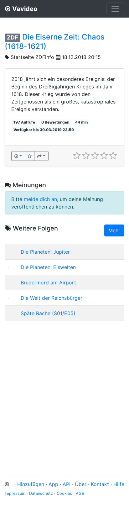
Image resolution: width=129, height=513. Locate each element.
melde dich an (40, 199)
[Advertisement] (64, 390)
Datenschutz (41, 493)
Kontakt (100, 484)
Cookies (64, 493)
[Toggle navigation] (115, 9)
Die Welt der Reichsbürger (51, 298)
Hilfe (118, 484)
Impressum (15, 493)
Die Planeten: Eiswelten (48, 267)
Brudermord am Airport (48, 282)
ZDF (12, 37)
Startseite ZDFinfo (32, 57)
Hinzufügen (30, 484)
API (66, 484)
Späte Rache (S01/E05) (48, 313)
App (53, 484)
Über (80, 484)
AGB (80, 493)
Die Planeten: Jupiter (45, 252)
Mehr (114, 230)
